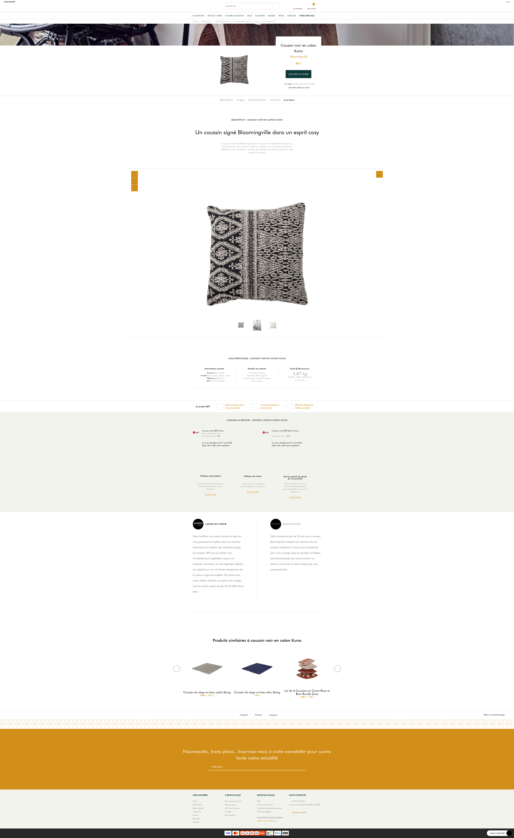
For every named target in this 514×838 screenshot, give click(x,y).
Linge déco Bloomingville (242, 21)
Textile (281, 16)
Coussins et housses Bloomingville (257, 378)
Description (226, 99)
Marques (291, 16)
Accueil (195, 21)
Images (240, 99)
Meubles (271, 16)
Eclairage (260, 16)
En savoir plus (210, 494)
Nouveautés (198, 16)
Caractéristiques (257, 99)
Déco (249, 16)
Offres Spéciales (306, 16)
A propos (289, 99)
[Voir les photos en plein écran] (379, 174)
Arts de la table (214, 16)
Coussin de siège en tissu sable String (207, 692)
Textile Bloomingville (222, 21)
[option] (257, 253)
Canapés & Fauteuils (234, 16)
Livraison (275, 99)
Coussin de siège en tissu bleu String (257, 692)
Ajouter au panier (298, 74)
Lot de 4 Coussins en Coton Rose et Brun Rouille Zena (307, 692)
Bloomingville (206, 21)
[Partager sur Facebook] (134, 181)
